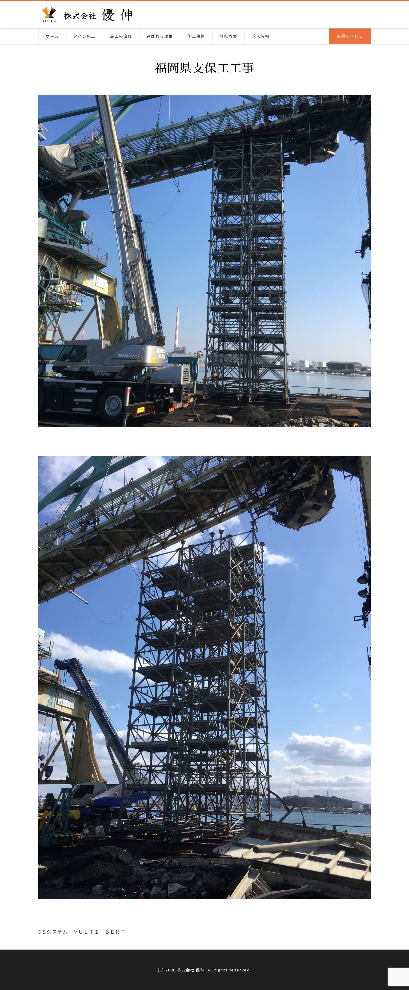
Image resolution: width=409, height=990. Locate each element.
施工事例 (196, 36)
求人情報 (260, 36)
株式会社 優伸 (191, 970)
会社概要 (228, 36)
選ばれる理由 (160, 36)
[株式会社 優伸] (88, 14)
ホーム (52, 36)
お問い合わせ (350, 36)
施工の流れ (121, 36)
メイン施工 (85, 36)
